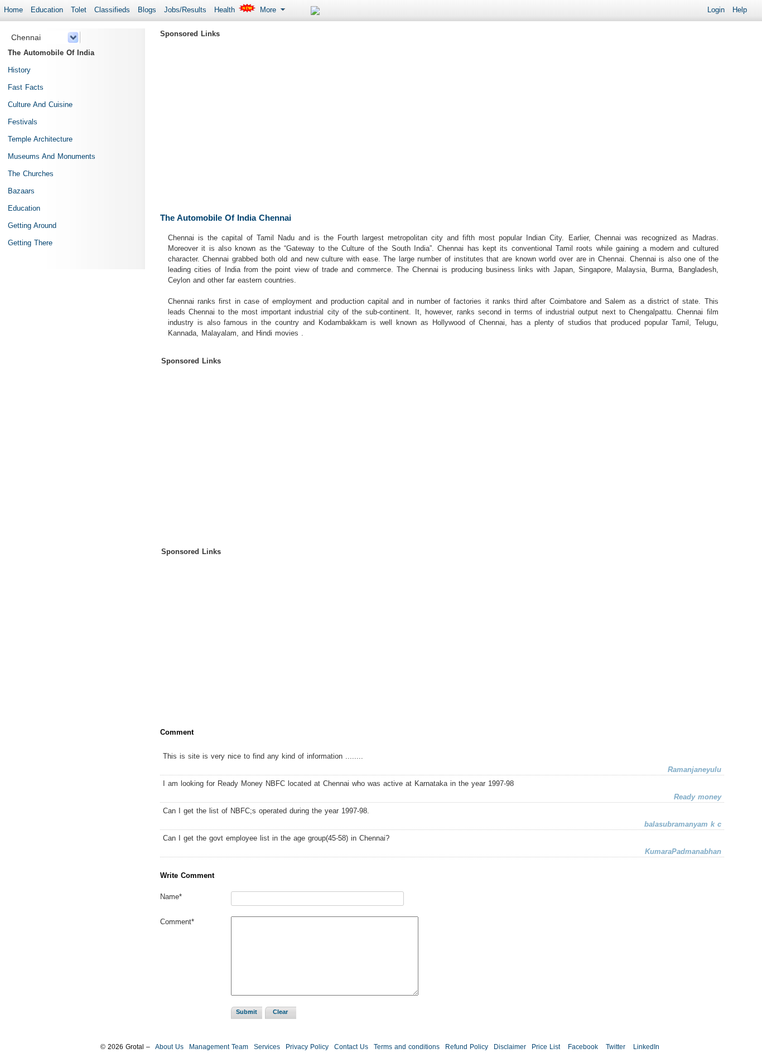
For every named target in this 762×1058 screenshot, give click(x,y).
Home (13, 10)
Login (716, 10)
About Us (169, 1047)
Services (267, 1047)
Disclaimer (510, 1047)
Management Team (218, 1047)
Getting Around (32, 225)
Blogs (147, 10)
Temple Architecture (40, 139)
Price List (546, 1047)
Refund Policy (466, 1047)
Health (224, 10)
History (19, 70)
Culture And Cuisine (40, 104)
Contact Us (351, 1047)
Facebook (582, 1047)
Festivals (22, 122)
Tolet (78, 10)
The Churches (31, 173)
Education (47, 10)
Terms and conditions (407, 1047)
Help (739, 10)
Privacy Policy (307, 1047)
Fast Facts (26, 87)
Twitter (614, 1047)
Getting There (30, 243)
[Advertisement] (442, 120)
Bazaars (21, 191)
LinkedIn (645, 1047)
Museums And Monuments (51, 156)
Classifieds (112, 10)
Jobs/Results (185, 10)
